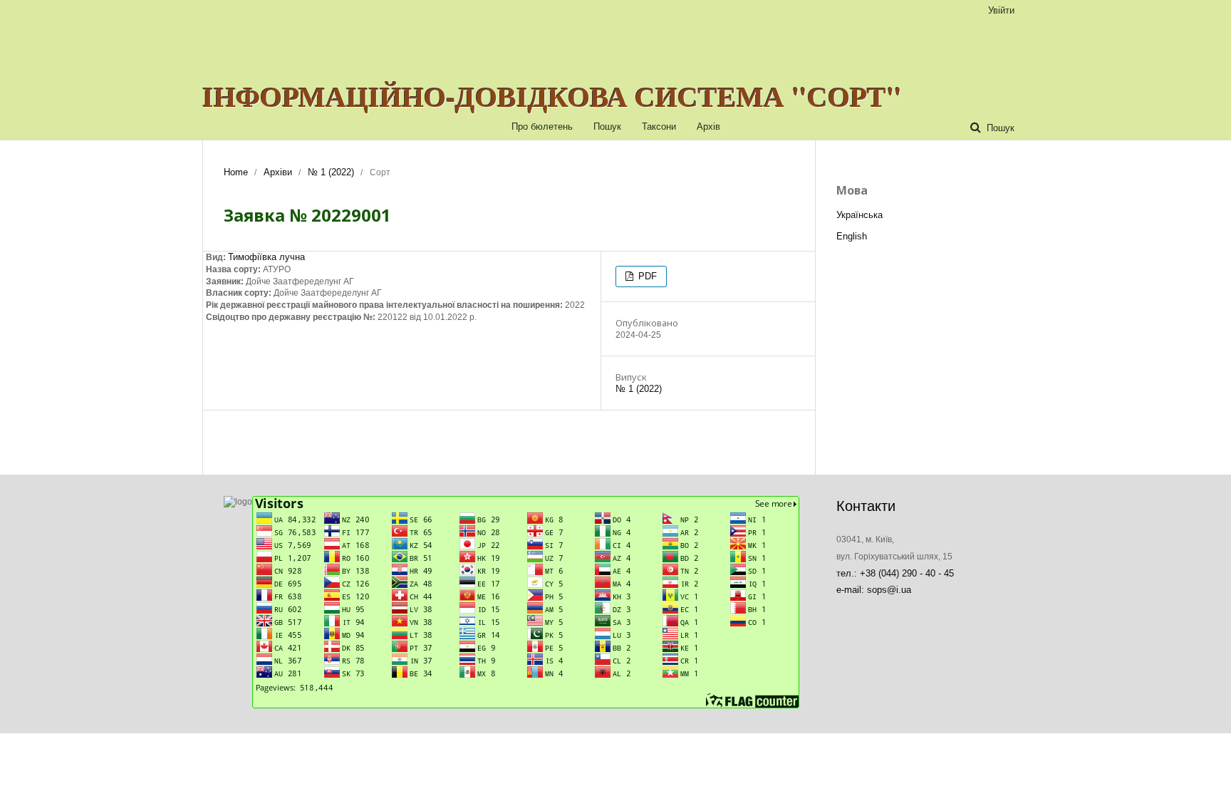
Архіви (278, 172)
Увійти (1001, 10)
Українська (859, 215)
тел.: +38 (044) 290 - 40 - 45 (895, 573)
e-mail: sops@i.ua (873, 589)
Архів (708, 126)
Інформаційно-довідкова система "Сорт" (552, 96)
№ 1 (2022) (331, 172)
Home (236, 172)
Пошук (607, 126)
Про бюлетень (542, 126)
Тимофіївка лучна (266, 257)
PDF (646, 276)
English (851, 236)
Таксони (659, 126)
